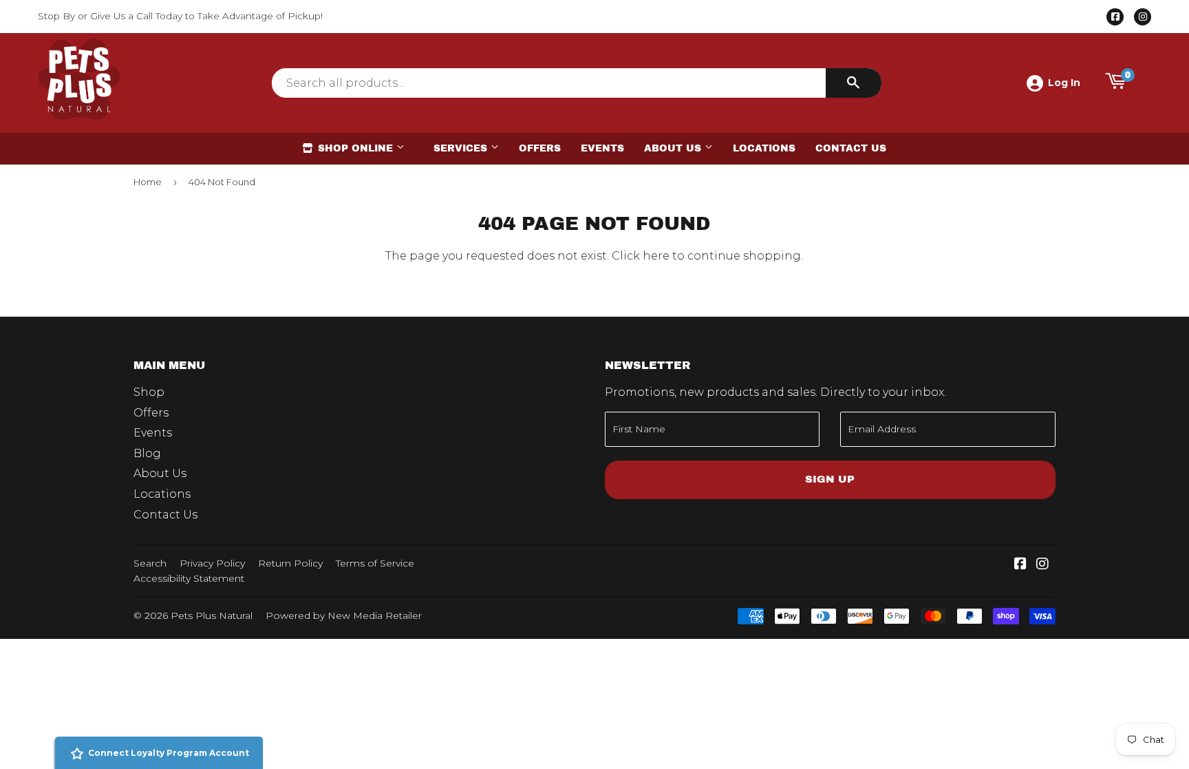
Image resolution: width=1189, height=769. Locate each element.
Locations (764, 148)
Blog (147, 453)
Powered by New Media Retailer (344, 615)
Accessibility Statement (188, 578)
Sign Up (830, 479)
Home (147, 181)
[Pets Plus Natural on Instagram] (1042, 564)
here (656, 255)
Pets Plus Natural (212, 615)
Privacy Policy (212, 563)
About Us (674, 148)
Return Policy (290, 563)
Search (150, 563)
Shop (148, 392)
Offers (540, 148)
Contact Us (850, 148)
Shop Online (355, 148)
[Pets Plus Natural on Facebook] (1020, 564)
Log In (1064, 82)
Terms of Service (375, 563)
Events (602, 148)
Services (462, 148)
